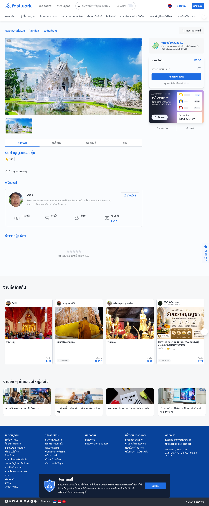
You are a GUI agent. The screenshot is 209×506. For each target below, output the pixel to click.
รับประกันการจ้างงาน (55, 451)
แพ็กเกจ (56, 143)
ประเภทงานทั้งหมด (15, 30)
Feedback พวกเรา (134, 439)
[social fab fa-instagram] (10, 501)
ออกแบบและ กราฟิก (72, 16)
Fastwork (90, 439)
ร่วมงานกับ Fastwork (135, 443)
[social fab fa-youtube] (21, 501)
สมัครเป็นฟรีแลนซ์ (53, 439)
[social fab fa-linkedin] (25, 501)
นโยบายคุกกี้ (80, 492)
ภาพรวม (22, 143)
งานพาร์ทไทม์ (11, 487)
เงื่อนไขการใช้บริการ (134, 447)
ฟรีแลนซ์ (91, 143)
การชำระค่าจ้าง (52, 447)
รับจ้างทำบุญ (50, 30)
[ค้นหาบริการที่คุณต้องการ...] (79, 6)
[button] (162, 128)
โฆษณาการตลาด (48, 16)
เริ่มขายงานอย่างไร (54, 443)
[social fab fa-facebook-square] (13, 501)
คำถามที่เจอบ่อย (53, 459)
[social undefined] (32, 501)
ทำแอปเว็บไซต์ (94, 16)
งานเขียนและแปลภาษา (16, 471)
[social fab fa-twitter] (17, 501)
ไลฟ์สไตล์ (110, 16)
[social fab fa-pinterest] (35, 501)
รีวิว (125, 143)
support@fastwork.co (179, 440)
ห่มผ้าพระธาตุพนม (66, 342)
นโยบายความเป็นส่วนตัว (136, 451)
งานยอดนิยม (9, 16)
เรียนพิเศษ (10, 479)
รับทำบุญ (10, 342)
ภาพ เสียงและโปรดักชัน (132, 16)
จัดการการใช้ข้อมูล (54, 463)
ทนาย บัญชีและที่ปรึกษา (161, 16)
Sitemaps (45, 501)
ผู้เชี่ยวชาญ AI (28, 16)
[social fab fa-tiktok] (28, 501)
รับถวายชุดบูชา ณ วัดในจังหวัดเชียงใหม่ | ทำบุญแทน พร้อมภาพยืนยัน (178, 343)
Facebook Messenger (179, 444)
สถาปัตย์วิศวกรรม (187, 16)
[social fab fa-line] (6, 501)
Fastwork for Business (96, 443)
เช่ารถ (8, 483)
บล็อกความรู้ (51, 455)
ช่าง (7, 475)
